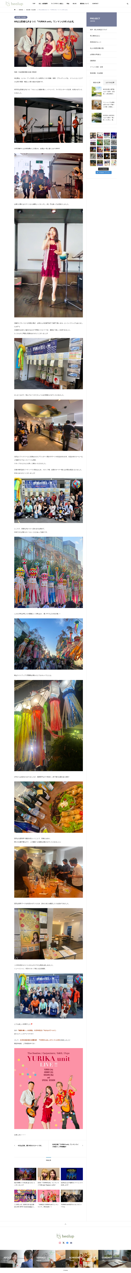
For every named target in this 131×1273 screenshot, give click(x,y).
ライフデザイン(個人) (57, 3)
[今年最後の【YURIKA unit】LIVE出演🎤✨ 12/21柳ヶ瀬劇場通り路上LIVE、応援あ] (100, 136)
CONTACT (95, 3)
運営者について (84, 3)
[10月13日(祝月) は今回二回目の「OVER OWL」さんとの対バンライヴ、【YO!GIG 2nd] (100, 142)
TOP (34, 3)
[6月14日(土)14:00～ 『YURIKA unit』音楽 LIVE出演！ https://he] (100, 156)
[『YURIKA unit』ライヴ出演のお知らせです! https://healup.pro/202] (93, 149)
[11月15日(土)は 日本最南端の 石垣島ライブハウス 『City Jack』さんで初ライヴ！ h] (93, 142)
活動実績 (93, 60)
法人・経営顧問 (43, 3)
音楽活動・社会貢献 (21, 17)
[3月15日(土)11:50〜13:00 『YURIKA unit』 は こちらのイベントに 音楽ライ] (114, 163)
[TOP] (65, 1224)
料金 (68, 3)
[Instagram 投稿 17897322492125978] (100, 149)
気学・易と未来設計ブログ (98, 29)
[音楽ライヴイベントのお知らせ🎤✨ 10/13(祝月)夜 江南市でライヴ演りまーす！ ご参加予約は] (107, 142)
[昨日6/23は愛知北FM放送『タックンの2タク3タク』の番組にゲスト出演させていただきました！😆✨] (107, 149)
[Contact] (71, 1243)
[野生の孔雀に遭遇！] (93, 163)
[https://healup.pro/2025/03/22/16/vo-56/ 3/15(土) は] (107, 163)
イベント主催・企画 (96, 67)
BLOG (74, 3)
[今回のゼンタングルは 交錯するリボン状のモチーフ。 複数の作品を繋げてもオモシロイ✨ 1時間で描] (114, 142)
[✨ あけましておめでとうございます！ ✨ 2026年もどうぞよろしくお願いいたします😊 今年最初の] (93, 136)
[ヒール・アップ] (14, 3)
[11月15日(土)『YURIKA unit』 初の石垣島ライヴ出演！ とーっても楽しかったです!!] (114, 136)
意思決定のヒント (95, 42)
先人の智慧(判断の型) (97, 48)
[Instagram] (60, 1243)
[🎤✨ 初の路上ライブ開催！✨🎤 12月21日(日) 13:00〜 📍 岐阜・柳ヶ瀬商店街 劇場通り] (107, 136)
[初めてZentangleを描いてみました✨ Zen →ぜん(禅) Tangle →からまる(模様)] (93, 156)
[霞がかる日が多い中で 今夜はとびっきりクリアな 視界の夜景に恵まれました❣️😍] (107, 156)
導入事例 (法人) (95, 36)
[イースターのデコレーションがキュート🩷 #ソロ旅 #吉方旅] (100, 163)
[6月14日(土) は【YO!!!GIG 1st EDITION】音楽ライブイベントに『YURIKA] (114, 149)
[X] (64, 1243)
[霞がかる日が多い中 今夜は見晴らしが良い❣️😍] (114, 156)
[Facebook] (67, 1243)
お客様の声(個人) (95, 54)
